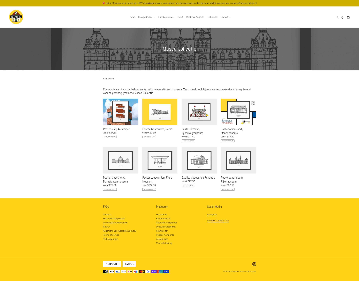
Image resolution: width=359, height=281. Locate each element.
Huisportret (161, 214)
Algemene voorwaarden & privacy (119, 230)
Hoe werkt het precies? (114, 218)
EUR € (128, 263)
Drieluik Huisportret (165, 226)
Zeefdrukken (162, 239)
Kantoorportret (163, 218)
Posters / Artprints (165, 234)
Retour (106, 226)
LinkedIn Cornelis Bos (218, 220)
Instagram (212, 214)
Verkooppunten (110, 239)
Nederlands (111, 263)
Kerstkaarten (162, 230)
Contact (107, 214)
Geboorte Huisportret (166, 222)
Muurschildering (164, 243)
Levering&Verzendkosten (115, 222)
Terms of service (111, 234)
